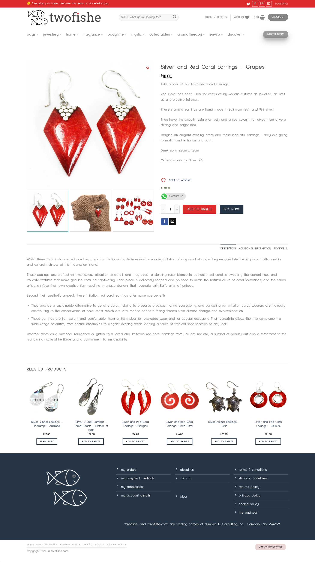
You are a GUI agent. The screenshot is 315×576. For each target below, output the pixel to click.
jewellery (50, 34)
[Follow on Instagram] (262, 4)
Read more (47, 441)
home (71, 34)
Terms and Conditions (42, 544)
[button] (281, 4)
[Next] (288, 415)
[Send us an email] (269, 4)
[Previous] (27, 415)
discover (235, 34)
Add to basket (199, 209)
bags (31, 34)
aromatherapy (189, 34)
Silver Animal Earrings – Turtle (224, 424)
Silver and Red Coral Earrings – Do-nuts (268, 424)
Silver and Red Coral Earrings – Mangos (135, 424)
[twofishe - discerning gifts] (69, 17)
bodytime (116, 34)
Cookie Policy (117, 544)
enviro (215, 34)
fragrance (91, 34)
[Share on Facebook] (164, 221)
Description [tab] (228, 248)
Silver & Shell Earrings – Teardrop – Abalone (47, 424)
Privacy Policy (94, 544)
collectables (159, 34)
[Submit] (174, 17)
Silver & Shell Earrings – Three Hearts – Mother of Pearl (91, 425)
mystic (136, 34)
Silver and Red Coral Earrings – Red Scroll (179, 424)
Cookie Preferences (270, 547)
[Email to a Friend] (172, 221)
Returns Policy (70, 544)
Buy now (231, 209)
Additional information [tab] (255, 248)
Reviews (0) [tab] (281, 248)
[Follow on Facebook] (255, 4)
